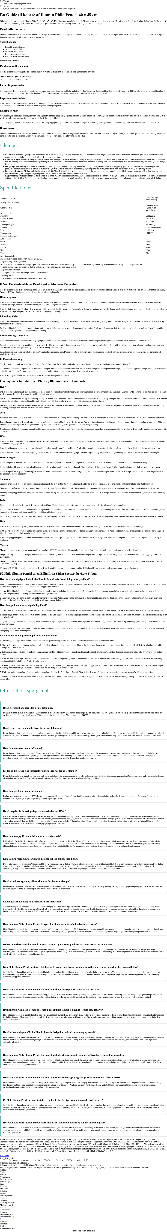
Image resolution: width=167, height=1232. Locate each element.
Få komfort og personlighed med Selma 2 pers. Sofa (37, 1142)
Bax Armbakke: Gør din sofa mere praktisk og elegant (112, 1146)
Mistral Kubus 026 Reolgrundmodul (76, 1142)
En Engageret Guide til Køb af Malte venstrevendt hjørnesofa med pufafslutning (68, 1149)
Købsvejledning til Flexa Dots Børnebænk (70, 1146)
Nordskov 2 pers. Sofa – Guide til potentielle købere (29, 1146)
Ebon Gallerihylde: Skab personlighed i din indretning (43, 1139)
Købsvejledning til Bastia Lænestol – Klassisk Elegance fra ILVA (94, 1139)
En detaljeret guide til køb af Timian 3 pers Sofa (94, 1151)
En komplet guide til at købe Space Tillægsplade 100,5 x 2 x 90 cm (130, 1149)
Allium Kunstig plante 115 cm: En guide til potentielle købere (94, 1144)
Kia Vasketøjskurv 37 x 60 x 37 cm (18, 1149)
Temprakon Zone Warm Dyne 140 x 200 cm (111, 1142)
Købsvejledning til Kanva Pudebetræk (52, 1144)
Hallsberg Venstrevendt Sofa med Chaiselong (53, 1151)
